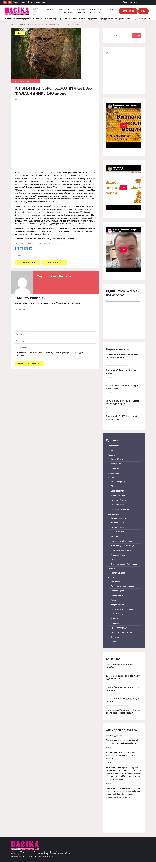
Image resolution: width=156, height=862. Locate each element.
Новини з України (118, 500)
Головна (49, 10)
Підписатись (128, 11)
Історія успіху (114, 473)
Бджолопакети (117, 527)
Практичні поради (119, 627)
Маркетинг (115, 618)
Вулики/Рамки (117, 531)
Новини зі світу (117, 504)
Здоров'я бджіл (117, 604)
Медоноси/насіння (119, 555)
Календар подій (118, 495)
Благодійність (117, 459)
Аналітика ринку (118, 481)
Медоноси (115, 623)
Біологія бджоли (118, 590)
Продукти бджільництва (121, 632)
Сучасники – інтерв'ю (120, 509)
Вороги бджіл (117, 595)
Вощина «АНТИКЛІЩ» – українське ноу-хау (122, 417)
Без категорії (113, 445)
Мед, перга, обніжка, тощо (122, 545)
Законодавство (117, 491)
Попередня (29, 262)
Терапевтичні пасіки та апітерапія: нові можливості (122, 356)
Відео (110, 450)
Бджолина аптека (118, 518)
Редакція (115, 468)
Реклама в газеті (118, 573)
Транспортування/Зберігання (124, 564)
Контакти (95, 12)
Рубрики (81, 12)
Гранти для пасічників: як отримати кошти (122, 387)
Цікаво (29, 24)
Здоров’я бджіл (97, 10)
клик (107, 710)
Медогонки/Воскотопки (121, 550)
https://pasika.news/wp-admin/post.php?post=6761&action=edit (40, 243)
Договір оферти (49, 852)
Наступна (52, 262)
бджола (21, 255)
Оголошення (113, 514)
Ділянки (114, 536)
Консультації (116, 463)
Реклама (111, 568)
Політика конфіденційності (65, 852)
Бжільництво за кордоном (122, 586)
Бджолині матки (118, 522)
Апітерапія (79, 10)
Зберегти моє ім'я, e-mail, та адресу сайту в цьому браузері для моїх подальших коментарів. (51, 354)
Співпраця (115, 559)
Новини (68, 12)
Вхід (143, 11)
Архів (113, 10)
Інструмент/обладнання (121, 541)
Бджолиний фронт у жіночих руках (121, 371)
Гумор (113, 600)
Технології (63, 10)
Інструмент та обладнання (122, 609)
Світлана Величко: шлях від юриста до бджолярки (123, 402)
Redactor (22, 81)
